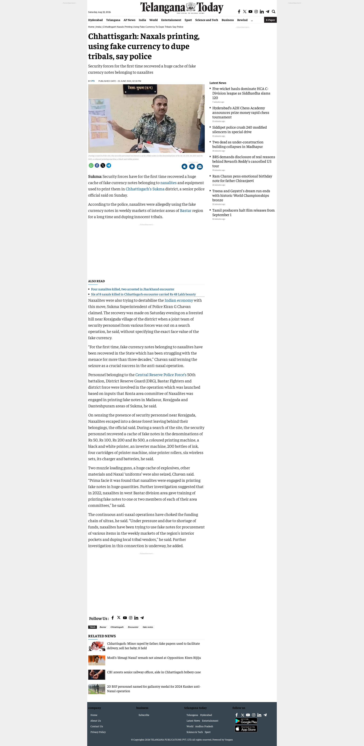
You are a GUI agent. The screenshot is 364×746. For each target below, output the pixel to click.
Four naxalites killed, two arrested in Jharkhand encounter (132, 289)
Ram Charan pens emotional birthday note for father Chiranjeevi (242, 178)
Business (228, 20)
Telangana (113, 20)
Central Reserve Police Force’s (161, 374)
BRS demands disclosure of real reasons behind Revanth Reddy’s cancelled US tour (243, 161)
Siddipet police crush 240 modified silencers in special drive (239, 129)
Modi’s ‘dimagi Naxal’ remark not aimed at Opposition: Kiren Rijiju (154, 657)
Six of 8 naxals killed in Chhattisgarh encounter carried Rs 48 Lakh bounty (143, 294)
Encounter (133, 627)
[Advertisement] (146, 582)
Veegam (229, 739)
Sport (188, 20)
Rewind (242, 20)
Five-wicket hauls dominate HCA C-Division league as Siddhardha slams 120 (241, 93)
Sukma (158, 188)
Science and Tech (206, 20)
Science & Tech (195, 732)
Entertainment (171, 20)
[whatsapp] (91, 165)
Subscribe (144, 714)
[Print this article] (200, 167)
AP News (129, 20)
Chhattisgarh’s (139, 188)
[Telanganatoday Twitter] (118, 618)
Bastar (185, 210)
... (252, 20)
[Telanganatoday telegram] (142, 618)
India (142, 20)
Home (91, 27)
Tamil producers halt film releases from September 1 (243, 212)
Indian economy (179, 300)
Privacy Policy (98, 732)
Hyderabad (95, 20)
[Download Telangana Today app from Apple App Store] (184, 167)
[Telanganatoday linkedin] (136, 618)
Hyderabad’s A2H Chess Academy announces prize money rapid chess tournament (240, 112)
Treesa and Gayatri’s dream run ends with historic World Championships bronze (241, 195)
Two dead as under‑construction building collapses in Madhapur (238, 144)
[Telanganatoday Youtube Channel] (125, 618)
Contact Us (96, 726)
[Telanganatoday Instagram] (131, 618)
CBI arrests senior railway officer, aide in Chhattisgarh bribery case (154, 672)
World (153, 20)
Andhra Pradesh (204, 726)
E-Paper (270, 19)
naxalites (168, 182)
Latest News (217, 83)
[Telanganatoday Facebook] (113, 618)
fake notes (148, 627)
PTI (93, 81)
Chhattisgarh (117, 627)
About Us (95, 720)
